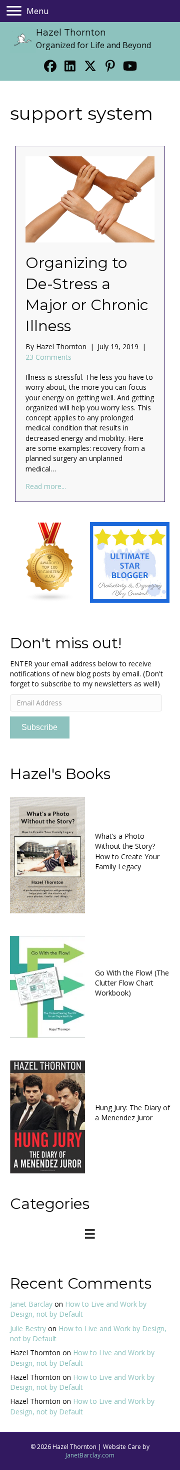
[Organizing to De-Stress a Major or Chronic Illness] (90, 198)
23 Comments (49, 357)
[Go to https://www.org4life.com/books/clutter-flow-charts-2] (90, 985)
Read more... (46, 486)
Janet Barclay (31, 1304)
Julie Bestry (28, 1328)
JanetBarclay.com (90, 1455)
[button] (50, 65)
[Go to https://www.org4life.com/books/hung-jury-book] (90, 1115)
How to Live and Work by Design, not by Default (78, 1309)
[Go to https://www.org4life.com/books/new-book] (90, 854)
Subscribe (40, 727)
